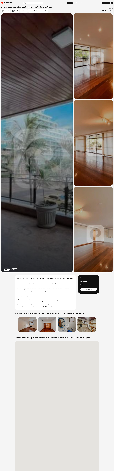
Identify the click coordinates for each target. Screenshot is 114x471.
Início (56, 3)
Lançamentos (62, 3)
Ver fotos (6, 269)
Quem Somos (87, 3)
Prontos (69, 3)
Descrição (15, 269)
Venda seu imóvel (78, 3)
